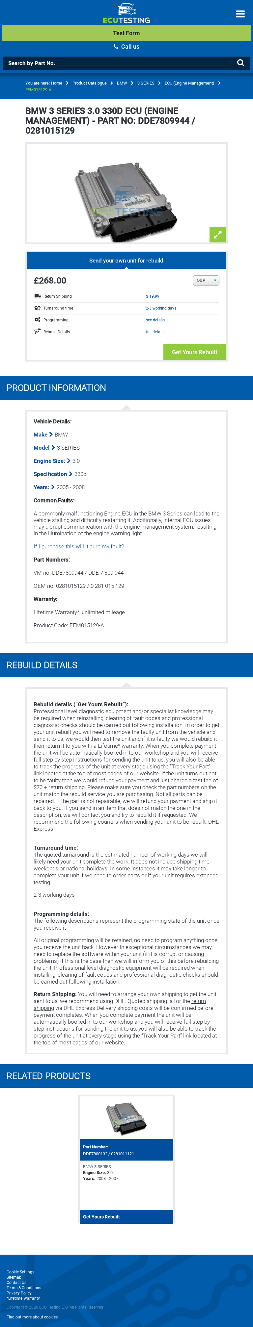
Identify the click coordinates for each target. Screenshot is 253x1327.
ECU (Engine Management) (189, 83)
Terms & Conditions (24, 1288)
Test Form (126, 33)
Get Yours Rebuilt (194, 352)
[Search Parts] (240, 63)
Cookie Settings (20, 1272)
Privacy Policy (19, 1293)
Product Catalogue (89, 83)
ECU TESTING (126, 18)
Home (56, 83)
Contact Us (16, 1282)
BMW (122, 83)
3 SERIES (146, 83)
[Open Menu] (240, 14)
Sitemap (14, 1277)
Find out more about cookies (32, 1317)
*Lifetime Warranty (23, 1298)
